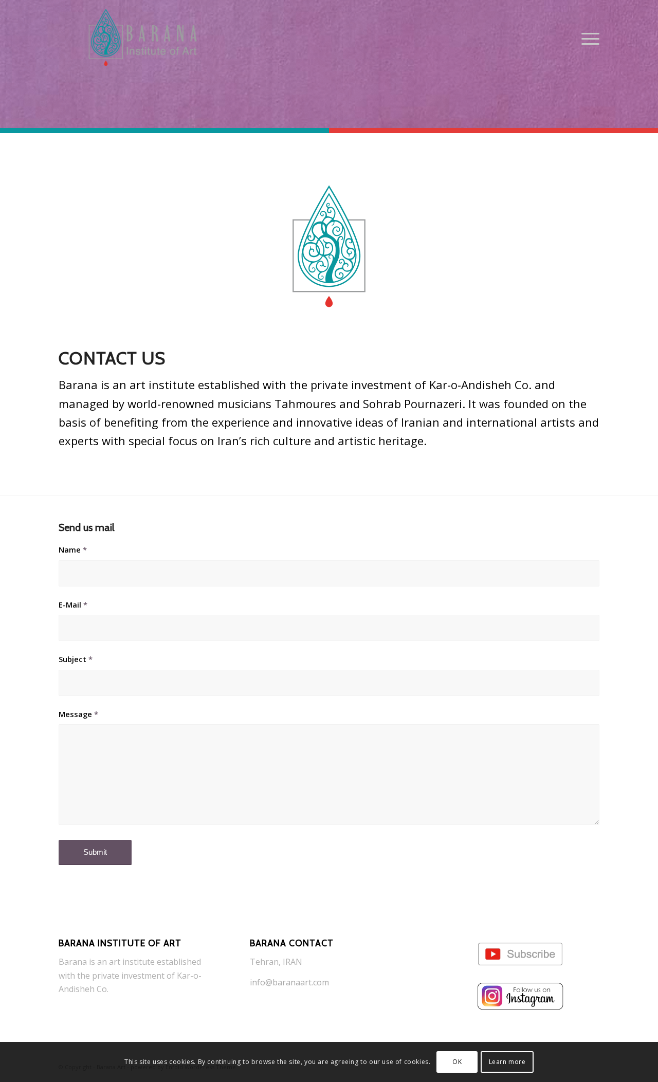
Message (78, 714)
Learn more (507, 1061)
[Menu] (587, 38)
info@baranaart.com (289, 982)
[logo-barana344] (143, 38)
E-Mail (73, 604)
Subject (76, 659)
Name (73, 549)
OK (457, 1061)
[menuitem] (587, 38)
